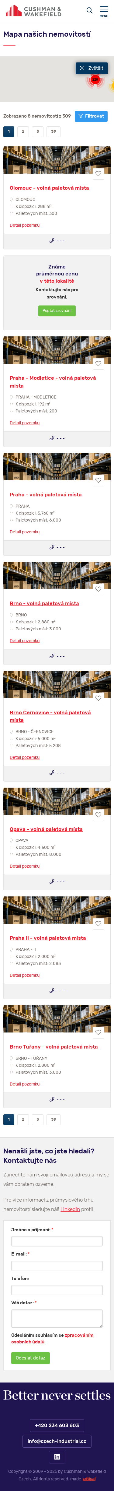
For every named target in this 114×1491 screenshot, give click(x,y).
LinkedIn (57, 1457)
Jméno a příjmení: (32, 1230)
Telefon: (20, 1278)
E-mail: (20, 1254)
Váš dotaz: (24, 1303)
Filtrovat (94, 116)
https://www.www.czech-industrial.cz (33, 10)
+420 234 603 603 (57, 1425)
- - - (60, 241)
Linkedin (70, 1209)
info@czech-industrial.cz (57, 1441)
